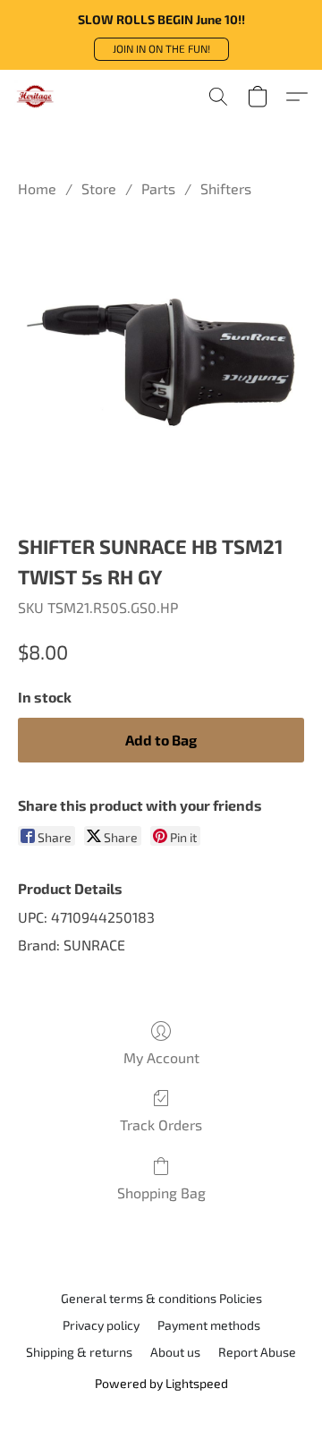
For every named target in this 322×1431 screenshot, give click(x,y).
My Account (161, 1057)
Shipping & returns (79, 1351)
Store (98, 188)
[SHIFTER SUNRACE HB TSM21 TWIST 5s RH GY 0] (161, 361)
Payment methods (208, 1325)
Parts (158, 188)
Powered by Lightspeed (161, 1383)
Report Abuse (257, 1351)
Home (37, 188)
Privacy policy (101, 1325)
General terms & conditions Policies (161, 1298)
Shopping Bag (161, 1192)
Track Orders (161, 1124)
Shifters (225, 188)
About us (175, 1351)
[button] (161, 49)
